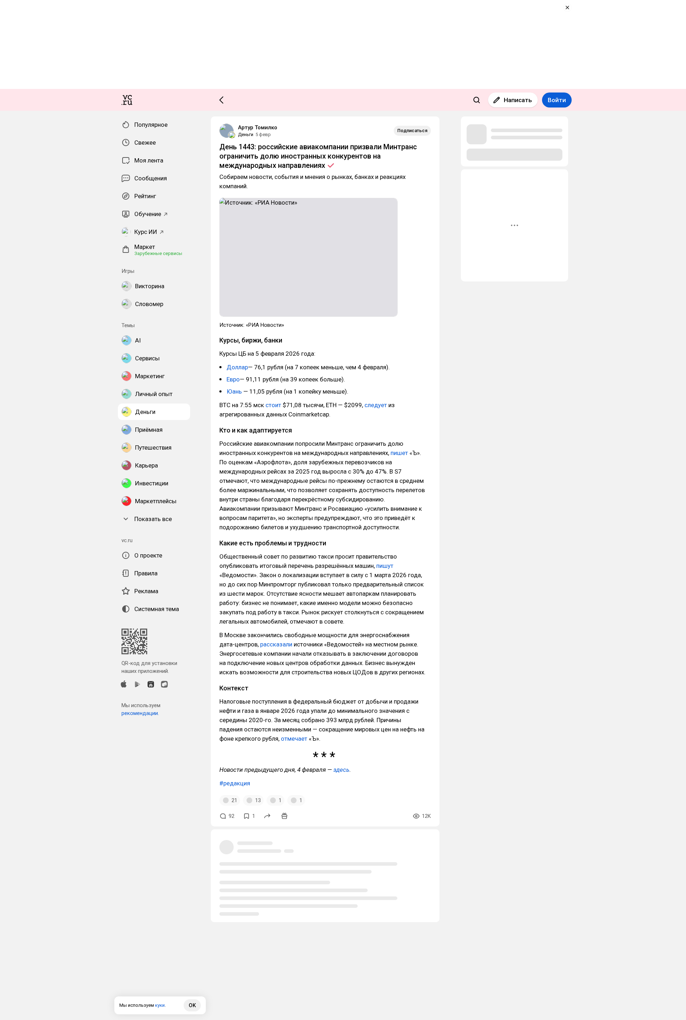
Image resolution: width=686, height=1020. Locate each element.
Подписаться (412, 130)
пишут (384, 565)
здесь (341, 769)
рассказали (276, 644)
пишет (399, 452)
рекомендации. (140, 713)
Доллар (237, 367)
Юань (234, 391)
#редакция (234, 783)
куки (160, 1005)
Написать (518, 100)
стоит (273, 405)
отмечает (294, 738)
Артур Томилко (257, 127)
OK (192, 1005)
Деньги (245, 134)
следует (375, 405)
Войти (557, 100)
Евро (233, 379)
